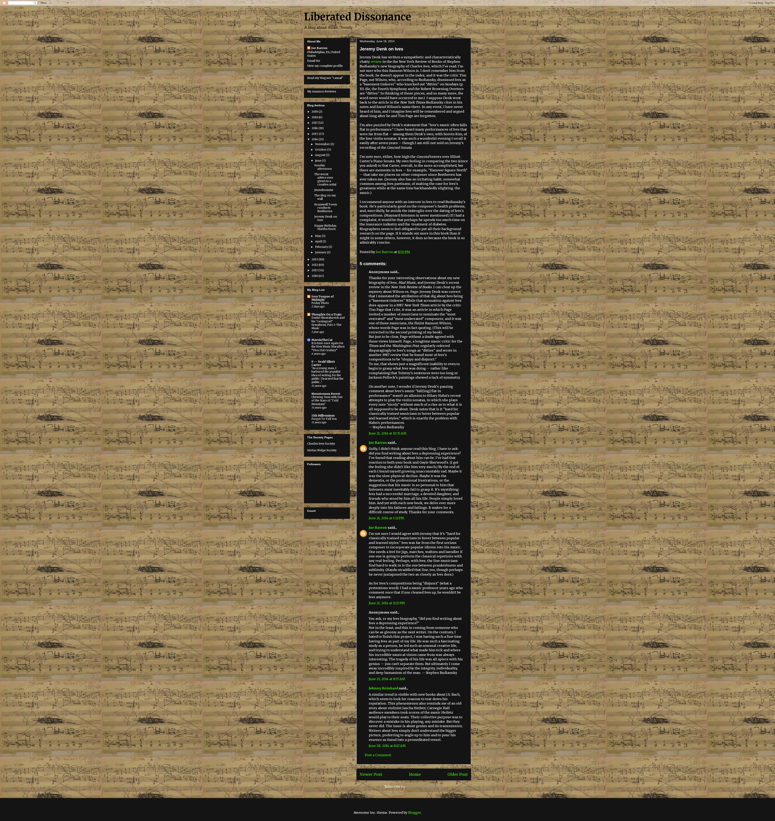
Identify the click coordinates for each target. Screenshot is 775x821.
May (318, 236)
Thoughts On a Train (326, 314)
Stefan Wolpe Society (322, 450)
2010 (315, 276)
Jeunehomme (323, 190)
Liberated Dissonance (357, 16)
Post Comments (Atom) (424, 786)
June (318, 160)
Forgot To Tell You (324, 419)
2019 (315, 111)
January (321, 252)
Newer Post (371, 774)
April (319, 241)
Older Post (457, 774)
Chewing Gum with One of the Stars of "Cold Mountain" (327, 400)
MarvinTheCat (322, 340)
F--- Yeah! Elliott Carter (323, 363)
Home (415, 774)
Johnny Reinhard (383, 688)
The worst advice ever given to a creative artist (325, 179)
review (376, 62)
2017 (315, 123)
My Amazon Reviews (321, 91)
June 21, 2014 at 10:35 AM (387, 433)
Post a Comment (378, 755)
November (323, 144)
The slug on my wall (325, 197)
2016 (315, 128)
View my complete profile (325, 66)
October (321, 149)
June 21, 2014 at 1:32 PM (386, 518)
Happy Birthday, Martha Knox (325, 227)
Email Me (313, 61)
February (322, 247)
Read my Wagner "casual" (325, 78)
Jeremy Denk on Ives (325, 218)
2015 (315, 134)
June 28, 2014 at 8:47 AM (387, 746)
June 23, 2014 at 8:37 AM (387, 679)
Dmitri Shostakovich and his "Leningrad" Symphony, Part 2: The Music (328, 323)
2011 (315, 270)
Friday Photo (320, 303)
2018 (315, 117)
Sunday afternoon (323, 167)
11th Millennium (323, 415)
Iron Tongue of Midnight (322, 298)
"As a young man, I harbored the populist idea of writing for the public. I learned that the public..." (327, 375)
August (320, 155)
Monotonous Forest (325, 394)
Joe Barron (378, 443)
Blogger (414, 813)
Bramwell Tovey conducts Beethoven (325, 208)
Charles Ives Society (321, 443)
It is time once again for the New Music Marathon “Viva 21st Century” (328, 346)
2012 (315, 265)
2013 (315, 259)
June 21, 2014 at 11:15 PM (387, 603)
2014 (315, 139)
